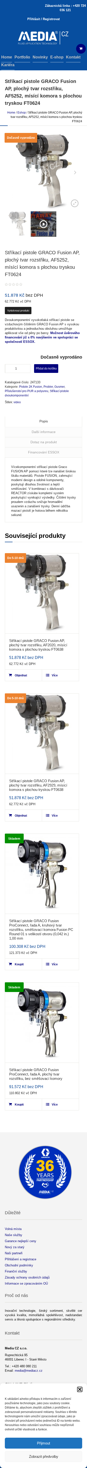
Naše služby (13, 1235)
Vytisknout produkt (18, 310)
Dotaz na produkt (43, 442)
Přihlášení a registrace (20, 1259)
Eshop (21, 112)
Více (55, 675)
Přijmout (43, 1443)
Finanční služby (16, 1271)
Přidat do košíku (46, 368)
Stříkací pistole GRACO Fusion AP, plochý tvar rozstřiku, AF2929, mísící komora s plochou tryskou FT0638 (38, 785)
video (17, 402)
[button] (79, 1389)
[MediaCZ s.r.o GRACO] (43, 38)
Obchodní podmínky (19, 1265)
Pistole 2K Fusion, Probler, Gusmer (42, 386)
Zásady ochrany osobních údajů (27, 1277)
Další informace (44, 432)
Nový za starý (14, 1247)
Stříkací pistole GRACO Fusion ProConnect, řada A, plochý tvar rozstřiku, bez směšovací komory (35, 1074)
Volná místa (13, 1229)
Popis (43, 421)
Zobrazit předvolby (43, 1456)
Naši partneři (13, 1253)
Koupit (19, 964)
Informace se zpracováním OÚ (26, 1283)
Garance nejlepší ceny (20, 1241)
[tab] (43, 422)
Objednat (21, 675)
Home (11, 112)
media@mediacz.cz (29, 1370)
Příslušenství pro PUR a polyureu (26, 391)
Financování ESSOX (43, 452)
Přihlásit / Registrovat (43, 19)
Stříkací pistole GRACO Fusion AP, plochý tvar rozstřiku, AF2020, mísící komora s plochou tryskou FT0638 (38, 645)
